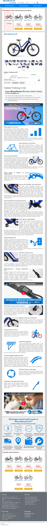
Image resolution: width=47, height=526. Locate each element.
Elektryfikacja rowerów (29, 502)
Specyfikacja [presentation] (15, 82)
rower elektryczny (31, 504)
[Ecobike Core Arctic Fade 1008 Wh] (28, 476)
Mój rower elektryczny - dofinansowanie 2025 (10, 506)
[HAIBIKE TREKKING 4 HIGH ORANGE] (28, 16)
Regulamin (4, 516)
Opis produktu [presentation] (7, 82)
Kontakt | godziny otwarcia (7, 515)
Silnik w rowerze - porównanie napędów (9, 503)
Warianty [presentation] (22, 82)
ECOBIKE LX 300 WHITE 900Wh (39, 20)
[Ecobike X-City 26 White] (18, 476)
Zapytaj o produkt (7, 79)
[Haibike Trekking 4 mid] (9, 16)
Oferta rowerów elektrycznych (30, 498)
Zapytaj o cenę (14, 76)
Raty (3, 519)
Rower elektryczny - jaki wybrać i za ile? (9, 497)
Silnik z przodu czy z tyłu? (7, 501)
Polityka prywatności (11, 516)
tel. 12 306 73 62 (27, 514)
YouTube (8, 513)
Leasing (6, 519)
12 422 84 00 (13, 2)
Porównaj (23, 70)
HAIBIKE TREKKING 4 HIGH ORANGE (30, 20)
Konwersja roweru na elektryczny (8, 505)
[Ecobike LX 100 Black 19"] (18, 16)
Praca (12, 513)
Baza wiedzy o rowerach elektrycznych (32, 499)
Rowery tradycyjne (24, 5)
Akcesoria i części (37, 5)
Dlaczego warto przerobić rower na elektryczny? (11, 502)
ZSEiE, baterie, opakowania (7, 518)
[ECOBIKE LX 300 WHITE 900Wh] (38, 16)
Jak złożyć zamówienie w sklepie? (31, 497)
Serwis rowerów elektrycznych (31, 501)
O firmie (3, 513)
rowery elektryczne (12, 508)
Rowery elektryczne (9, 5)
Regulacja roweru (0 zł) (23, 77)
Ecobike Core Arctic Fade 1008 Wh (29, 480)
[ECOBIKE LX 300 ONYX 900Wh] (38, 458)
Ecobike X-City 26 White (18, 480)
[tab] (7, 83)
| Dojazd (14, 515)
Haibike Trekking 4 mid (9, 20)
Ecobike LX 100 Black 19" (19, 20)
